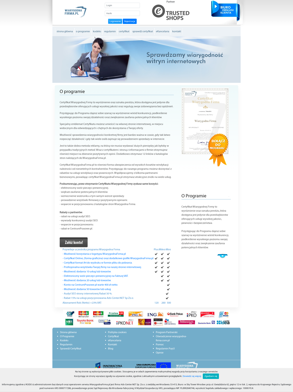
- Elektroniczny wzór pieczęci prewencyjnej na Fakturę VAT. (95, 275)
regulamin (110, 31)
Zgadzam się (210, 376)
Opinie (159, 352)
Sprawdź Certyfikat (70, 348)
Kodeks (64, 340)
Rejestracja (129, 21)
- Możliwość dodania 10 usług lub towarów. (87, 271)
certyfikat (124, 31)
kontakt (176, 31)
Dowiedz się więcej (192, 376)
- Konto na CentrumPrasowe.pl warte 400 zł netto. (90, 284)
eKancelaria (162, 31)
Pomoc (160, 344)
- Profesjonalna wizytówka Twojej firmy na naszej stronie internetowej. (102, 267)
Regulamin (66, 344)
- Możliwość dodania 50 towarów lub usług (87, 289)
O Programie (67, 336)
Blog (110, 348)
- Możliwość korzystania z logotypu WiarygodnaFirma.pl (94, 253)
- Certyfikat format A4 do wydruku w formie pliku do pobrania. (97, 262)
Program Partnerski (167, 332)
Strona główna (68, 332)
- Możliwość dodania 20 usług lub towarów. (87, 280)
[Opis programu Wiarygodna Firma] (186, 251)
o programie (83, 31)
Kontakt (112, 344)
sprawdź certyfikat (142, 31)
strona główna (65, 31)
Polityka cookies (117, 332)
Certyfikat (113, 336)
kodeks (97, 31)
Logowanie (115, 21)
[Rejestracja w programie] (74, 242)
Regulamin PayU (165, 348)
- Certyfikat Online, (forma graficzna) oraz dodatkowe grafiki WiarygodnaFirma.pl (108, 258)
